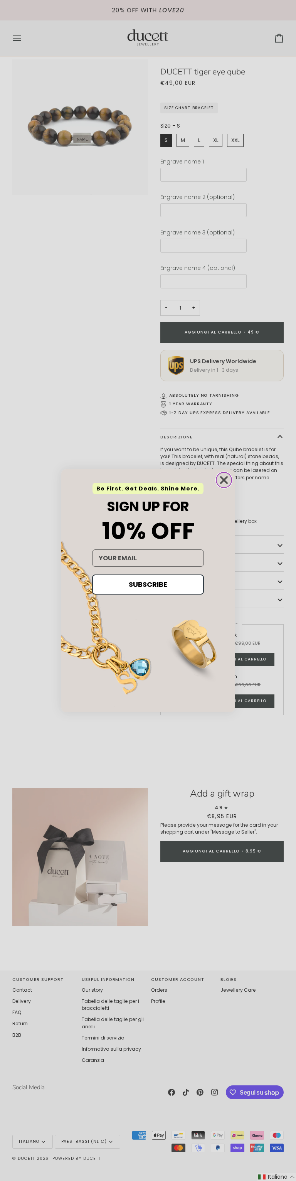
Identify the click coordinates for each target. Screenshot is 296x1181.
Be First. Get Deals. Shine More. (148, 488)
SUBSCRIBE (148, 584)
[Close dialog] (224, 480)
